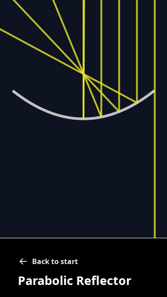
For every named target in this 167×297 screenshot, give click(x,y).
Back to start (55, 261)
